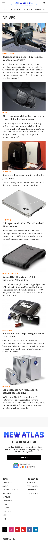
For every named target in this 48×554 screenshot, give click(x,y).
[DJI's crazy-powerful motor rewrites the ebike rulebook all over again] (24, 96)
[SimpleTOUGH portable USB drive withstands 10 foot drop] (24, 257)
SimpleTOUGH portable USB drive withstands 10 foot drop (20, 278)
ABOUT (5, 486)
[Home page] (23, 4)
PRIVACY (5, 508)
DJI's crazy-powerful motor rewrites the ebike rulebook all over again (23, 117)
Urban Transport (9, 53)
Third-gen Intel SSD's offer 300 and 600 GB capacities (23, 225)
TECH (4, 9)
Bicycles (5, 113)
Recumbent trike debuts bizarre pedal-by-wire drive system (23, 58)
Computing (6, 172)
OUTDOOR (28, 9)
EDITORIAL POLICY (10, 490)
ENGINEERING (15, 9)
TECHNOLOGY (32, 486)
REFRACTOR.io (32, 493)
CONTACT (6, 511)
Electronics (7, 330)
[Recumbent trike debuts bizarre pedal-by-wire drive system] (24, 37)
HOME (5, 479)
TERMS (5, 504)
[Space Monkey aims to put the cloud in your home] (24, 155)
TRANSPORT (40, 9)
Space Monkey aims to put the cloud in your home (23, 177)
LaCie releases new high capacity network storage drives (20, 391)
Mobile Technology (10, 273)
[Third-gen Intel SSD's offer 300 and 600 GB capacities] (24, 203)
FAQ (4, 518)
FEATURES (6, 493)
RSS (4, 515)
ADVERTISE (7, 500)
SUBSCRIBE (7, 482)
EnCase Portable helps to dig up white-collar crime (23, 335)
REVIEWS (6, 497)
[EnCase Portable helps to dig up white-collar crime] (24, 313)
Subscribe (24, 457)
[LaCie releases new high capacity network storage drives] (24, 369)
